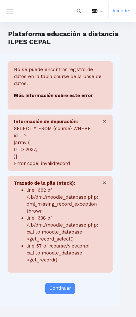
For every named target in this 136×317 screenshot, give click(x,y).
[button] (78, 11)
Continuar (60, 288)
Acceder (121, 11)
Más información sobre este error (53, 95)
